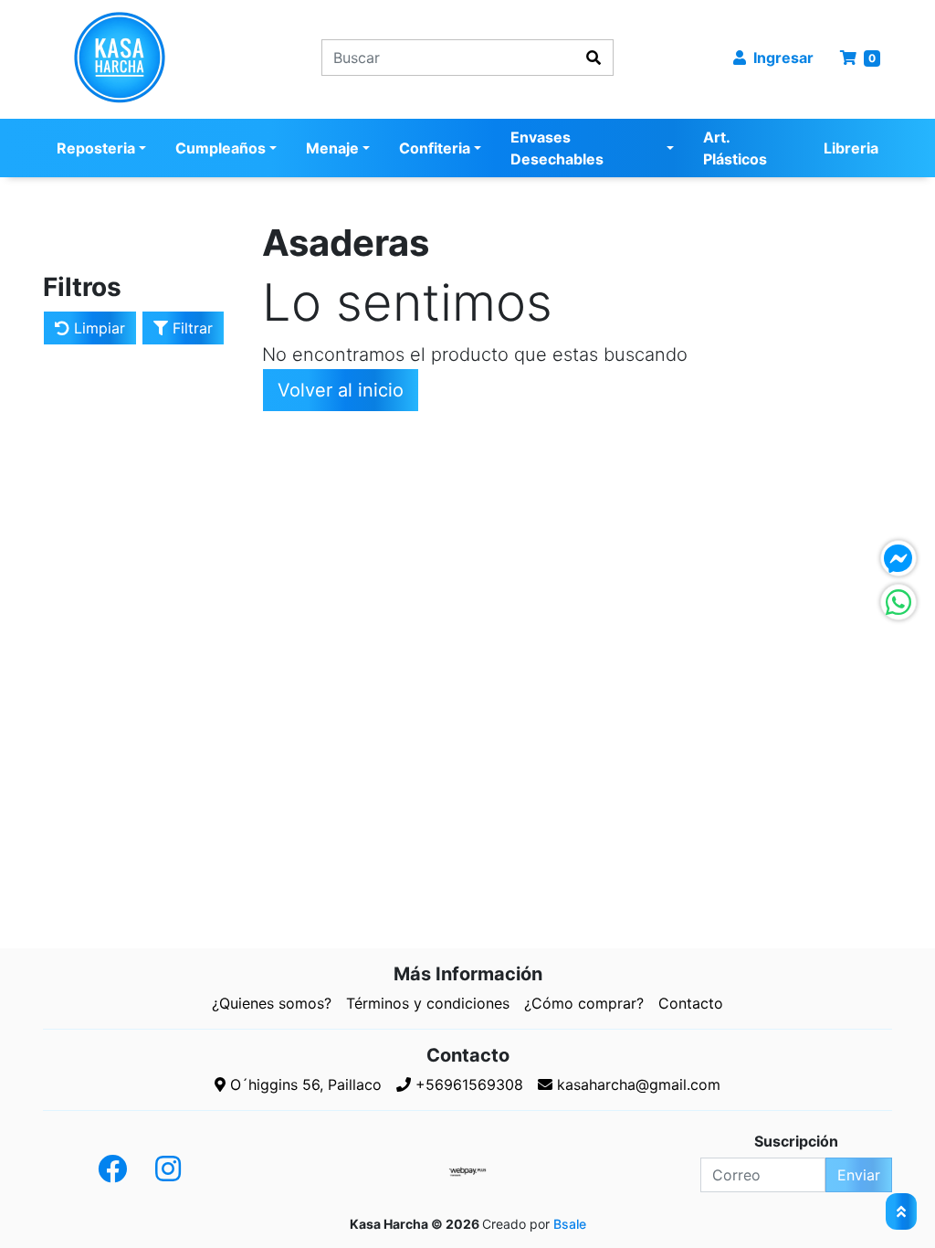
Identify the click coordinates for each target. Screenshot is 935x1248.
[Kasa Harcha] (139, 57)
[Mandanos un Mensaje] (898, 558)
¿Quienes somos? (271, 1003)
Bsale (569, 1224)
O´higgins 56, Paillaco (304, 1084)
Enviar (858, 1175)
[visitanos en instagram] (168, 1169)
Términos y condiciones (428, 1003)
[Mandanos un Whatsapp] (898, 602)
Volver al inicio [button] (341, 390)
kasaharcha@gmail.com (636, 1084)
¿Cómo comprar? (584, 1003)
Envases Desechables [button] (557, 148)
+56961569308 (467, 1084)
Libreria (851, 148)
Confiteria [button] (434, 148)
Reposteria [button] (96, 148)
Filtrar (190, 328)
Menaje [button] (332, 148)
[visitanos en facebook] (112, 1169)
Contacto (690, 1003)
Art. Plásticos (735, 148)
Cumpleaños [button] (220, 148)
